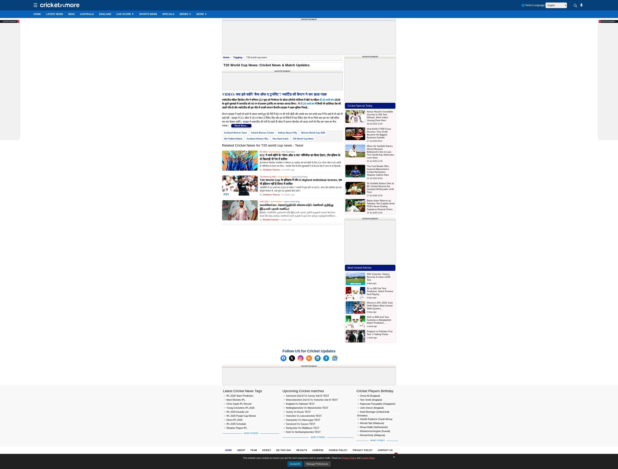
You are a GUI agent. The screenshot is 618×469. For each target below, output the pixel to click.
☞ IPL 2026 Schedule (235, 424)
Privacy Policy (363, 450)
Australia (87, 14)
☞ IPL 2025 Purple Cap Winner (240, 416)
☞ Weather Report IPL (235, 428)
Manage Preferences (317, 464)
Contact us (385, 450)
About (241, 450)
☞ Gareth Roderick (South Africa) (374, 419)
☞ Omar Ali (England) (368, 396)
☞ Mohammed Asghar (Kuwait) (373, 431)
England (105, 14)
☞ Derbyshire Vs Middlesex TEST (301, 428)
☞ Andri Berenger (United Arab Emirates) (373, 412)
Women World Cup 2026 (313, 133)
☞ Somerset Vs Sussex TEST (299, 424)
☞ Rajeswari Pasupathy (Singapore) (376, 404)
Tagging (237, 57)
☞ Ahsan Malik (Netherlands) (372, 427)
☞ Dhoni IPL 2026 (233, 420)
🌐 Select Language (533, 5)
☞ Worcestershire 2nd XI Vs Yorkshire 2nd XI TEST (310, 400)
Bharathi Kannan (270, 219)
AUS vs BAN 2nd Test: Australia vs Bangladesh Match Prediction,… (379, 320)
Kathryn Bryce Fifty (287, 133)
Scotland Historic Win (257, 139)
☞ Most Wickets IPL (234, 400)
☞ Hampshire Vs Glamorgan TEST (301, 420)
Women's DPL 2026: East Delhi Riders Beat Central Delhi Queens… (380, 305)
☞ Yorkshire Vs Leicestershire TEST (302, 416)
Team (253, 450)
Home (37, 14)
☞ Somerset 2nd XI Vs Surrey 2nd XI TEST (306, 396)
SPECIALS (168, 14)
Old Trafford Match (233, 139)
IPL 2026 (263, 152)
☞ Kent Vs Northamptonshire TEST (302, 432)
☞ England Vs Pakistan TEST (299, 404)
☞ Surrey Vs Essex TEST (297, 412)
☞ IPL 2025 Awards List (236, 412)
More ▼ (202, 14)
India (71, 14)
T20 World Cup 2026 (268, 177)
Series (185, 14)
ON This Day (283, 450)
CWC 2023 (264, 201)
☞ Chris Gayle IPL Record (237, 404)
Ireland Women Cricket (262, 133)
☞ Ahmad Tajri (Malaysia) (370, 423)
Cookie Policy (338, 450)
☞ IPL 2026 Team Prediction (238, 396)
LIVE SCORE (125, 14)
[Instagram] (301, 358)
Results (301, 450)
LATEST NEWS (54, 14)
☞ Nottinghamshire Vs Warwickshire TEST (305, 408)
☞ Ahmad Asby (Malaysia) (371, 435)
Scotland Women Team (235, 133)
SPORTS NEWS (148, 14)
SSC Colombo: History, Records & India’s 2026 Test (378, 277)
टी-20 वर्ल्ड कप (327, 99)
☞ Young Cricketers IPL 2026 (239, 408)
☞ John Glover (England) (370, 408)
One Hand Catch (280, 139)
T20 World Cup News (303, 139)
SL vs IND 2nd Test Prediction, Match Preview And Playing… (380, 291)
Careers (318, 450)
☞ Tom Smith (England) (369, 400)
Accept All (295, 464)
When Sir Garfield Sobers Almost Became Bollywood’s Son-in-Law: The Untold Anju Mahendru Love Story (380, 152)
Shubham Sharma (271, 170)
